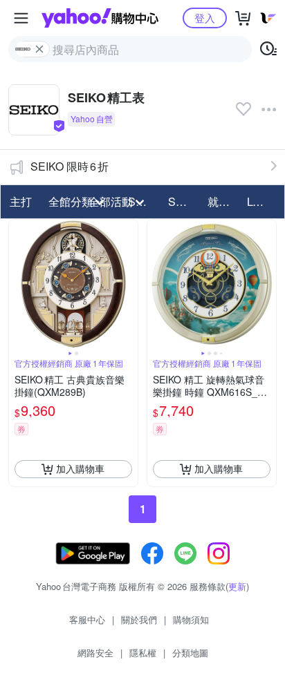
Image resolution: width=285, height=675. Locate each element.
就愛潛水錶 (223, 201)
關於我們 (139, 619)
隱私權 (142, 652)
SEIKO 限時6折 (69, 166)
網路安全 (95, 652)
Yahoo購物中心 (100, 18)
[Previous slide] (18, 284)
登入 (204, 17)
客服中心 (87, 619)
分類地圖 (190, 652)
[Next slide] (129, 284)
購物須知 (191, 619)
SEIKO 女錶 (183, 201)
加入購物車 (80, 468)
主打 (21, 201)
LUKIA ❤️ (262, 201)
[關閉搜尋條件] (39, 49)
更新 (237, 586)
